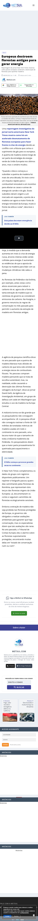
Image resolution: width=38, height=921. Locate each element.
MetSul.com (11, 80)
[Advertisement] (19, 30)
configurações (24, 912)
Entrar (5, 745)
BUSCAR (20, 687)
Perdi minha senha (15, 745)
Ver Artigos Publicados (25, 666)
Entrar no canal (20, 613)
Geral (4, 52)
